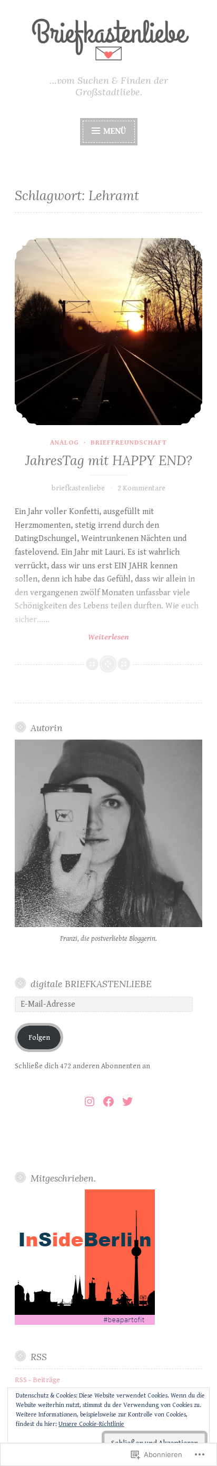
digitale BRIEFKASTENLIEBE (91, 984)
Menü (114, 131)
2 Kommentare (141, 488)
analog (64, 443)
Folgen (39, 1038)
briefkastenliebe (78, 488)
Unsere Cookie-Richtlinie (91, 1424)
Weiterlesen (72, 637)
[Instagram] (89, 1101)
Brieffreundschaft (129, 443)
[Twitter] (127, 1101)
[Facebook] (108, 1101)
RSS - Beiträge (37, 1380)
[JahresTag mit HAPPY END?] (108, 331)
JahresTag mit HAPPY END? (108, 460)
